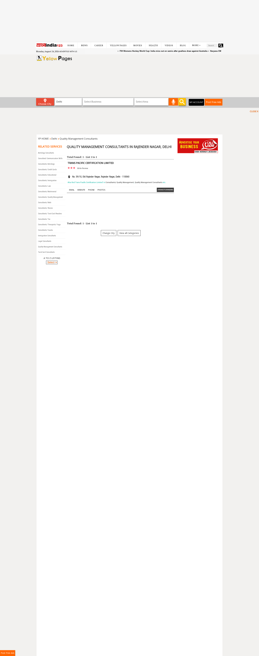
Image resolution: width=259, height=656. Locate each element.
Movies (137, 45)
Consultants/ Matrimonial (47, 192)
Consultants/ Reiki (44, 202)
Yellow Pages (118, 45)
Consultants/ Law (44, 186)
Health (153, 45)
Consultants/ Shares (45, 208)
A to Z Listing (52, 257)
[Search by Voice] (173, 102)
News (84, 45)
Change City (109, 232)
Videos (169, 45)
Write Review (82, 168)
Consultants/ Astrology (46, 164)
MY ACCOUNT (196, 102)
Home (70, 45)
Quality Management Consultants (79, 138)
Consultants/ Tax (44, 219)
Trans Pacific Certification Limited (91, 163)
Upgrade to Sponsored (165, 190)
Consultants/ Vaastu (45, 230)
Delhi (54, 138)
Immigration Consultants (47, 236)
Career (98, 45)
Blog (183, 45)
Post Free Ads (213, 102)
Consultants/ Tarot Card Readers (50, 214)
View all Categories (129, 232)
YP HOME (43, 138)
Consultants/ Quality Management (50, 197)
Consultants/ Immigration (47, 180)
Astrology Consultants (46, 153)
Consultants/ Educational (47, 175)
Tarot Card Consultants (46, 252)
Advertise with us (68, 51)
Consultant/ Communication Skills (50, 158)
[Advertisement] (129, 21)
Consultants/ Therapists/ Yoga (49, 225)
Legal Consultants (44, 241)
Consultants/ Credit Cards (47, 169)
